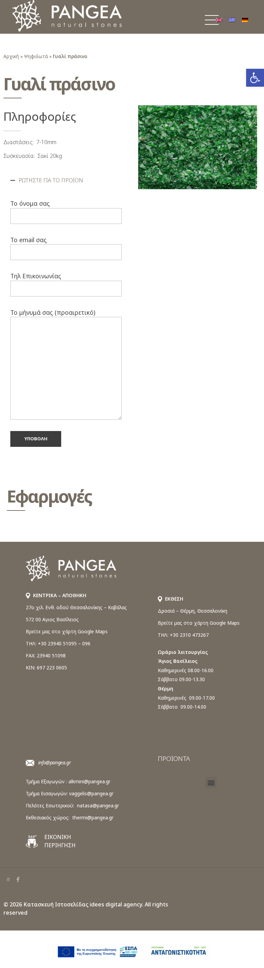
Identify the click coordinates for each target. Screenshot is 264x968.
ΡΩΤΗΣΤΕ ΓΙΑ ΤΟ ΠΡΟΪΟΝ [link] (51, 180)
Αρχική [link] (11, 56)
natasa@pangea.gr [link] (98, 805)
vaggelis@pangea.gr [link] (91, 793)
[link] (255, 78)
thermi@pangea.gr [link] (92, 817)
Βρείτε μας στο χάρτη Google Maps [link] (67, 631)
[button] (66, 180)
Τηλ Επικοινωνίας (35, 276)
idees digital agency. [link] (116, 904)
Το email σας (28, 240)
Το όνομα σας (30, 203)
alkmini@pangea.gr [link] (89, 781)
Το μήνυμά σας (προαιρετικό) (52, 312)
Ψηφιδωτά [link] (36, 56)
